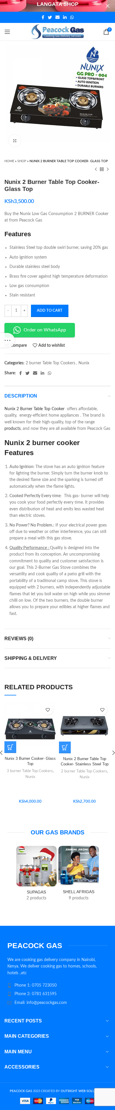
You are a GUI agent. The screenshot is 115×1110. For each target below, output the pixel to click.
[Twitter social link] (50, 17)
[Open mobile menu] (7, 32)
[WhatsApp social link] (71, 17)
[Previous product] (96, 169)
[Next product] (108, 169)
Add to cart (50, 311)
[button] (65, 747)
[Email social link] (57, 17)
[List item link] (57, 985)
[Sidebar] (7, 340)
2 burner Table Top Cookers (50, 363)
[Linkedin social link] (64, 17)
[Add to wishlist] (48, 710)
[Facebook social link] (43, 17)
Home (9, 161)
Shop (21, 161)
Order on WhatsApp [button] (45, 330)
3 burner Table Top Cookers (30, 771)
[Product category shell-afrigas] (78, 875)
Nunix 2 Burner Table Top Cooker (35, 409)
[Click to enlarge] (15, 141)
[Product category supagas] (36, 875)
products (12, 429)
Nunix (83, 363)
